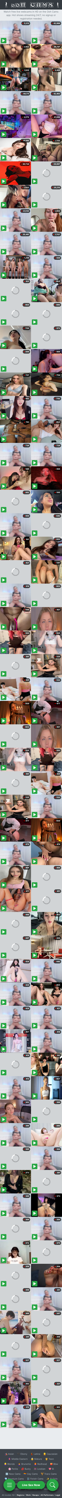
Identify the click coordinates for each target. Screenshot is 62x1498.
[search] (52, 1485)
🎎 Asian (9, 1453)
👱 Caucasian (50, 1453)
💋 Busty (26, 1468)
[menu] (9, 1485)
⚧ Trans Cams (49, 1473)
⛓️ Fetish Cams (35, 1478)
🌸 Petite (13, 1468)
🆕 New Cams (13, 1473)
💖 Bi (51, 1468)
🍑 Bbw (54, 1464)
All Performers (47, 1495)
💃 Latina (35, 1453)
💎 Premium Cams (14, 1478)
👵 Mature (36, 1459)
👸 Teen (49, 1459)
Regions (20, 1495)
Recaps (35, 1495)
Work (28, 1495)
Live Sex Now (31, 1485)
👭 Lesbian (39, 1468)
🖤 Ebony (22, 1453)
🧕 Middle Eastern (18, 1459)
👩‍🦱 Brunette (24, 1464)
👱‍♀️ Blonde (9, 1464)
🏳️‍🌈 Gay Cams (31, 1473)
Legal (57, 1495)
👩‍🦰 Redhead (40, 1464)
